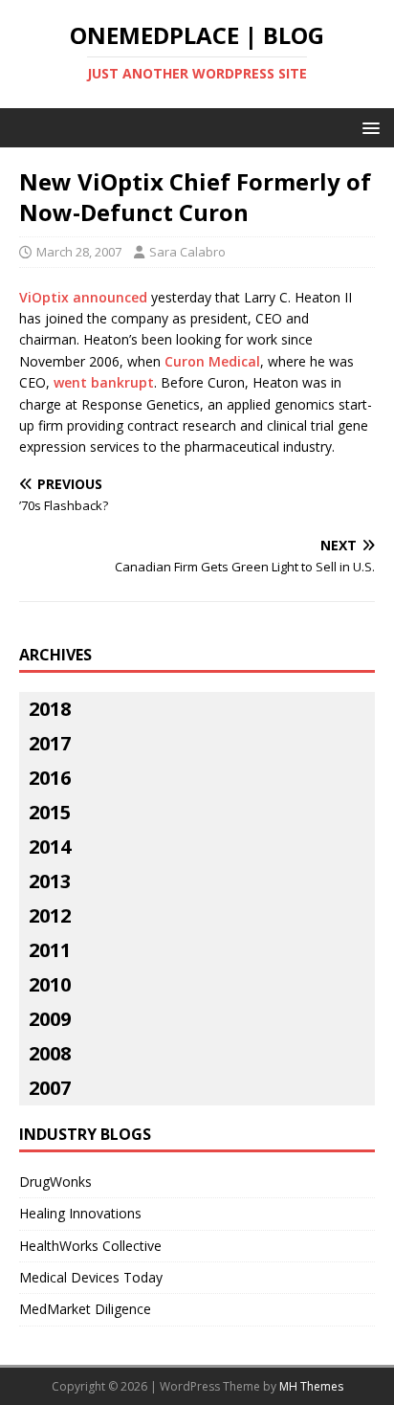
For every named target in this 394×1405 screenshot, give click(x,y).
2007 (50, 1088)
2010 (50, 984)
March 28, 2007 (78, 251)
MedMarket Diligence (85, 1309)
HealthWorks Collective (90, 1246)
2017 (50, 743)
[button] (367, 127)
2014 (50, 846)
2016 (50, 778)
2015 (50, 812)
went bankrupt (104, 382)
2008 (50, 1053)
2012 (50, 915)
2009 (50, 1019)
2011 (50, 950)
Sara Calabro (187, 251)
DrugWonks (55, 1181)
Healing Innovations (80, 1213)
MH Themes (311, 1386)
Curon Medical (212, 361)
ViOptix (44, 297)
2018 (50, 709)
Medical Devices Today (91, 1277)
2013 (50, 881)
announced (110, 297)
